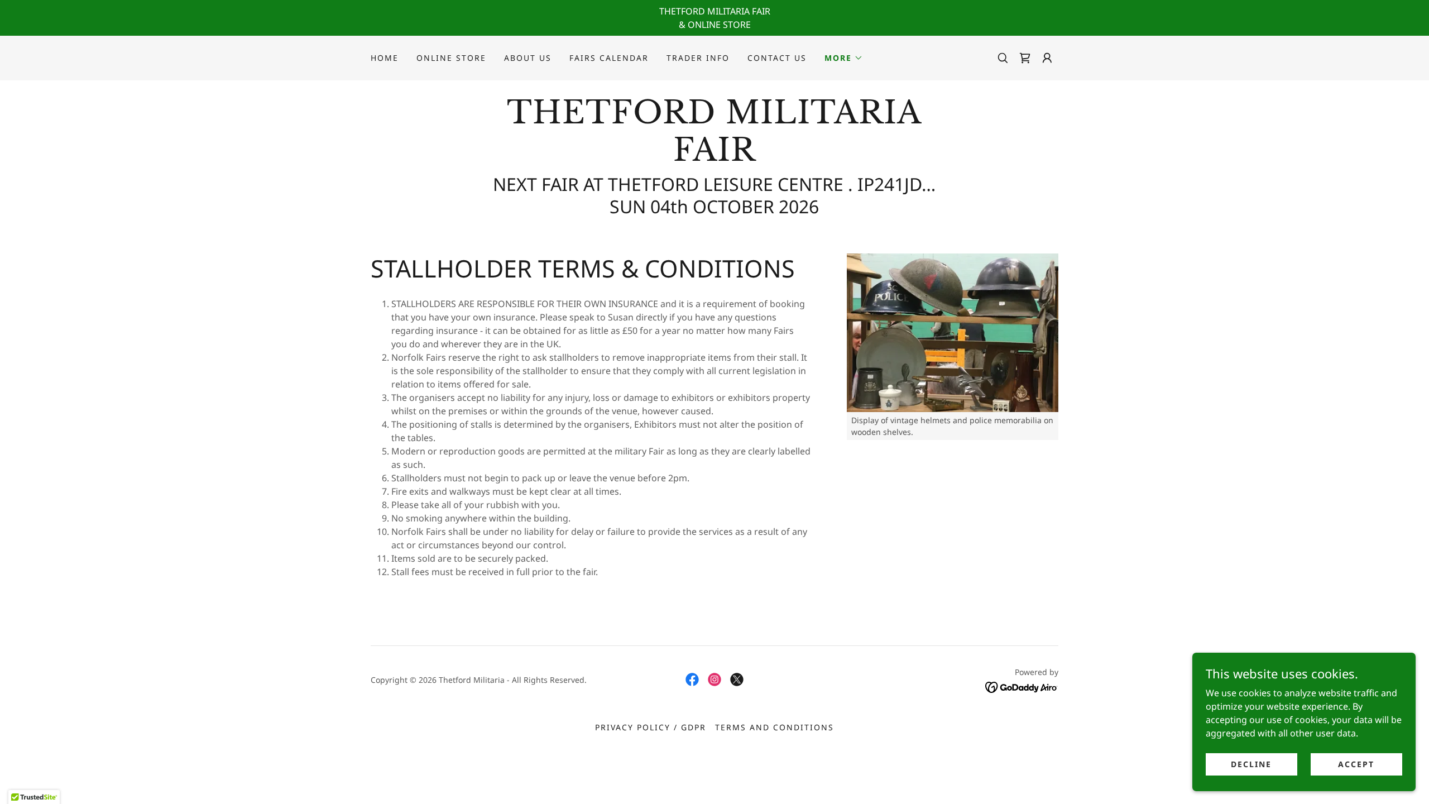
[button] (843, 58)
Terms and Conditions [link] (774, 727)
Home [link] (385, 57)
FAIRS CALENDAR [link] (609, 57)
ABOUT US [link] (528, 57)
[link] (1025, 58)
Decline (1251, 764)
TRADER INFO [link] (698, 57)
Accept (1356, 764)
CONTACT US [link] (777, 57)
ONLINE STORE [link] (451, 57)
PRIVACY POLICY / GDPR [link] (650, 727)
